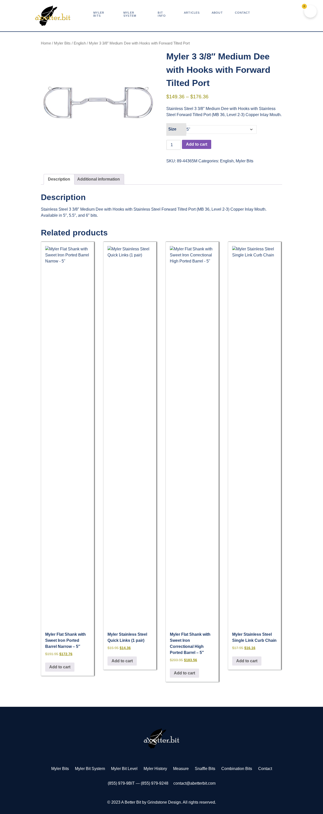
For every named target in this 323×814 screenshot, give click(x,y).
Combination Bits (236, 768)
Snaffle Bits (205, 768)
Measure (181, 768)
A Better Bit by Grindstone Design (151, 802)
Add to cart (196, 144)
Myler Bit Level (124, 768)
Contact (265, 768)
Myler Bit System (90, 768)
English (80, 43)
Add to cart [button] (59, 667)
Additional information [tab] (98, 179)
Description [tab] (59, 179)
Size (172, 129)
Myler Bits (62, 43)
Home (46, 43)
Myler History (155, 768)
